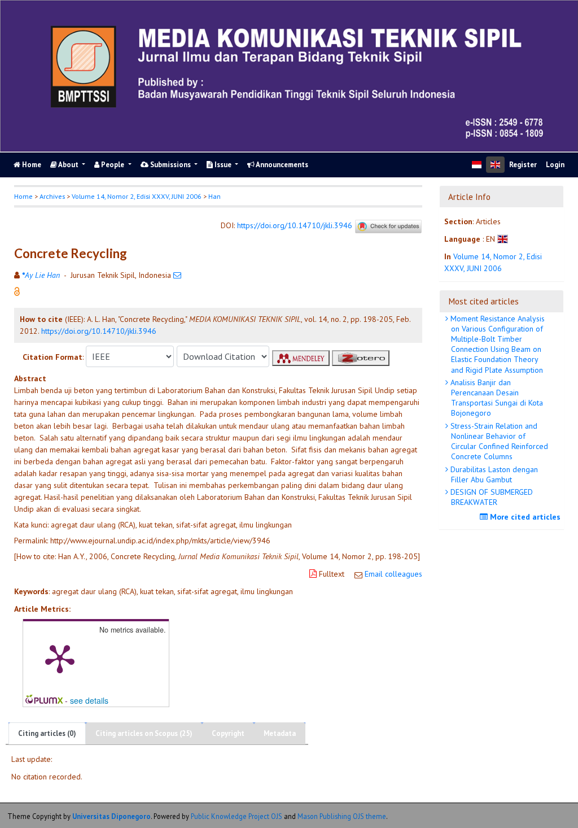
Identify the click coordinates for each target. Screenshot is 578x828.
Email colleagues (393, 574)
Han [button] (214, 196)
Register (523, 164)
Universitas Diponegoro (111, 816)
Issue (223, 164)
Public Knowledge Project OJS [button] (236, 816)
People (112, 164)
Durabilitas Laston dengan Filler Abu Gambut (493, 474)
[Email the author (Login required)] (177, 275)
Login (555, 164)
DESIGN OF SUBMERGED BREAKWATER (490, 497)
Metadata (280, 733)
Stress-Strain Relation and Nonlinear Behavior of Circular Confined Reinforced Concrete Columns (498, 441)
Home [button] (23, 196)
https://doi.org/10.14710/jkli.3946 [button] (98, 331)
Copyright (228, 733)
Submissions (170, 164)
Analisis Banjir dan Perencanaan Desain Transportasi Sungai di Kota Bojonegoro (495, 398)
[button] (17, 291)
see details (89, 700)
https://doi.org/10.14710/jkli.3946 (294, 225)
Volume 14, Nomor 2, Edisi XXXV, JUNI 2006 (137, 196)
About (68, 164)
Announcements (281, 164)
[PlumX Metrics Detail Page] (60, 658)
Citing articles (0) (47, 733)
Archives (52, 196)
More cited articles (524, 517)
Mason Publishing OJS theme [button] (341, 816)
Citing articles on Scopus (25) (143, 733)
